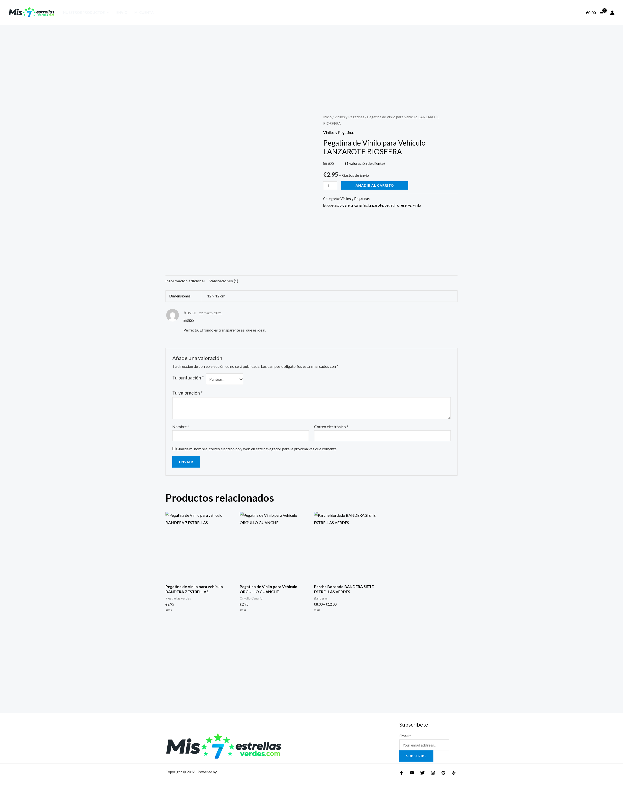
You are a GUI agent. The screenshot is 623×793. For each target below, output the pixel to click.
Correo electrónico (331, 426)
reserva (406, 205)
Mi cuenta (144, 12)
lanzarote (375, 205)
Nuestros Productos (84, 12)
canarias (360, 205)
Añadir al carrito (375, 185)
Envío (121, 12)
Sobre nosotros (562, 13)
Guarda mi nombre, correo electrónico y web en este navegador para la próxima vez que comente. (256, 448)
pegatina (391, 205)
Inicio (327, 117)
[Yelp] (454, 773)
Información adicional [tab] (185, 280)
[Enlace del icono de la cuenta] (612, 12)
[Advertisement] (311, 62)
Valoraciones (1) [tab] (223, 280)
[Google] (443, 773)
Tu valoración (187, 393)
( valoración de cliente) (365, 163)
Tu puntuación (188, 377)
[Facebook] (401, 773)
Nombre (180, 426)
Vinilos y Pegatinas (349, 117)
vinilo (417, 205)
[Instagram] (433, 773)
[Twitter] (422, 773)
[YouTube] (412, 773)
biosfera (346, 205)
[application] (107, 12)
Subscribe (416, 756)
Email (405, 735)
